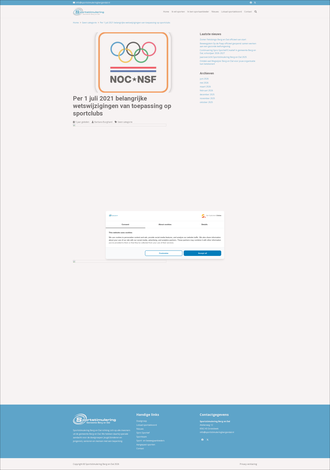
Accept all (202, 253)
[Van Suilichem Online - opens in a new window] (211, 216)
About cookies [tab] (165, 224)
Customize (163, 253)
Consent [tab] (125, 224)
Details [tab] (204, 224)
